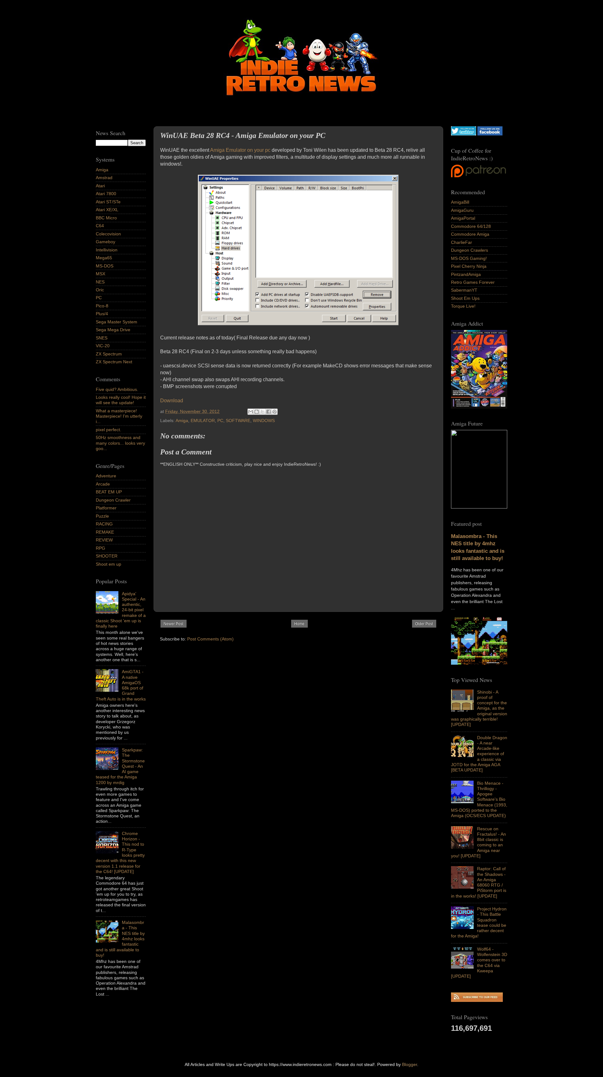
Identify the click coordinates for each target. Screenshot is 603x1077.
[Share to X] (262, 412)
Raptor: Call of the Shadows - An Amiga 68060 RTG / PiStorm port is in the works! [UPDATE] (478, 882)
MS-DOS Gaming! (469, 258)
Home (299, 624)
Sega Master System (116, 321)
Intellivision (106, 249)
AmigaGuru (462, 210)
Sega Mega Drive (113, 329)
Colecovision (108, 233)
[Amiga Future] (479, 406)
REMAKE (105, 532)
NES (100, 281)
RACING (104, 523)
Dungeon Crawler (113, 500)
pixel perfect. (108, 429)
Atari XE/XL (107, 209)
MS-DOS (104, 265)
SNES (101, 337)
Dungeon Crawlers (469, 250)
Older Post (424, 624)
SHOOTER (106, 555)
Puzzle (102, 516)
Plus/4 (102, 313)
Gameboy (105, 241)
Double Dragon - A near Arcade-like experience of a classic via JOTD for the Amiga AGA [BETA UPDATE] (479, 754)
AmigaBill (460, 202)
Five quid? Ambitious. (117, 389)
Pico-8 (102, 305)
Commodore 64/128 (471, 226)
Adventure (106, 475)
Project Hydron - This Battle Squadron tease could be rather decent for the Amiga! (479, 922)
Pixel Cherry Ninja (468, 266)
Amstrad (104, 177)
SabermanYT (464, 290)
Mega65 (104, 257)
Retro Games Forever (473, 282)
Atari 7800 (106, 193)
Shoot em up (108, 564)
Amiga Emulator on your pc (239, 150)
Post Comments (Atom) (210, 638)
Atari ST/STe (108, 201)
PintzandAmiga (466, 274)
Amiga (182, 420)
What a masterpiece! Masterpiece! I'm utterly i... (119, 416)
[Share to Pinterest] (274, 412)
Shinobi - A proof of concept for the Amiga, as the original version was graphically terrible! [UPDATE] (479, 708)
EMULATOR (203, 420)
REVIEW (104, 539)
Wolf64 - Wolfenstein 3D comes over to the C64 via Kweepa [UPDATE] (479, 963)
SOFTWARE (238, 420)
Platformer (106, 507)
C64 (100, 225)
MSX (100, 273)
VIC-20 (103, 345)
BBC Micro (106, 217)
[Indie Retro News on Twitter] (463, 133)
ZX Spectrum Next (114, 361)
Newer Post (173, 624)
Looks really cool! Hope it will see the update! (121, 400)
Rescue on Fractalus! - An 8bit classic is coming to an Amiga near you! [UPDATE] (478, 842)
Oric (100, 289)
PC (220, 420)
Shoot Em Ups (465, 298)
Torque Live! (463, 306)
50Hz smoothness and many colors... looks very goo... (120, 443)
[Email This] (250, 412)
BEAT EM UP (109, 491)
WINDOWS (264, 420)
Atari (100, 185)
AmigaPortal (463, 218)
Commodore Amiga (470, 234)
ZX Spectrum (109, 353)
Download (171, 400)
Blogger (409, 1064)
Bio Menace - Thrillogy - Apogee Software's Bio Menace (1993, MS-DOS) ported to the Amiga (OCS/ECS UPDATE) (479, 799)
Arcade (103, 483)
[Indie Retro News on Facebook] (490, 133)
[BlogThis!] (256, 412)
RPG (100, 548)
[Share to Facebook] (268, 412)
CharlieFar (461, 242)
